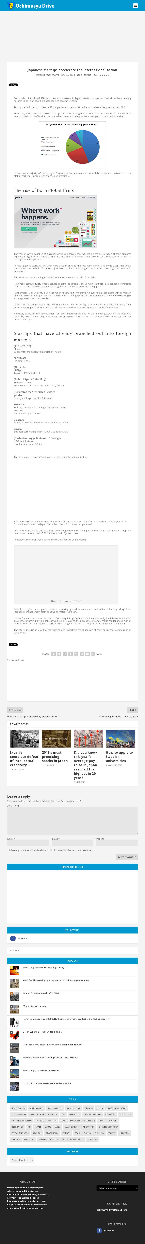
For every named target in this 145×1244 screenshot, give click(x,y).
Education (125, 1114)
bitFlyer (18, 370)
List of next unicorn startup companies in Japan (47, 1083)
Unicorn (124, 1133)
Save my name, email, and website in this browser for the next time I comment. (52, 850)
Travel (112, 1133)
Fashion (40, 1120)
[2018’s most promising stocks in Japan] (56, 738)
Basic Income (73, 1108)
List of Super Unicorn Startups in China (42, 1031)
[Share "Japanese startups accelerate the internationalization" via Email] (87, 654)
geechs (18, 395)
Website (100, 838)
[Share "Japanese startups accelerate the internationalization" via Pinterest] (76, 654)
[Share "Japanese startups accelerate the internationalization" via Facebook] (53, 654)
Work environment (72, 1139)
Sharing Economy (108, 1127)
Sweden (66, 1133)
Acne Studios (55, 1108)
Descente (74, 1114)
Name (11, 838)
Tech (77, 1133)
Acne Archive (37, 1108)
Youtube (92, 1139)
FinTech (52, 1120)
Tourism (99, 1133)
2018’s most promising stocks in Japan (55, 756)
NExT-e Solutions (23, 441)
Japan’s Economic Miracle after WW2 (41, 993)
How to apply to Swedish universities (119, 756)
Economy (110, 1114)
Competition (19, 1114)
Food (63, 1120)
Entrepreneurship (21, 1120)
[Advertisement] (72, 37)
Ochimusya (53, 74)
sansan (18, 429)
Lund (57, 1127)
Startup (87, 74)
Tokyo (87, 1133)
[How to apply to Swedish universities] (120, 738)
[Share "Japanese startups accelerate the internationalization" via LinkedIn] (82, 654)
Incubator (17, 1127)
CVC (63, 1114)
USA (26, 1139)
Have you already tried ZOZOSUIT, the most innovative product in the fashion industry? (66, 1019)
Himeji (102, 1120)
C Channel (19, 419)
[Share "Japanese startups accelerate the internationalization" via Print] (93, 654)
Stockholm (52, 1133)
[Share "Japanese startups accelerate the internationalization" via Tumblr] (70, 654)
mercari (18, 410)
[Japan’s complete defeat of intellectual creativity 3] (24, 738)
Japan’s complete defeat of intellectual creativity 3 (24, 758)
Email (56, 838)
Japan (79, 74)
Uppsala (16, 1139)
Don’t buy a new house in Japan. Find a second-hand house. (52, 1044)
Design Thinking (92, 1114)
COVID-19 (52, 1114)
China (100, 1108)
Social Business (20, 1133)
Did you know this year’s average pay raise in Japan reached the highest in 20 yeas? (85, 765)
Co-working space (117, 1108)
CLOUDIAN (20, 358)
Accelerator (19, 1108)
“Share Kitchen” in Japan (35, 1006)
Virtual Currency (48, 1139)
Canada (89, 1108)
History (113, 1120)
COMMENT (13, 806)
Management (71, 1127)
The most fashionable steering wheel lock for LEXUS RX (50, 1057)
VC (33, 1139)
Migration (88, 1127)
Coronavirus (37, 1114)
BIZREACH (19, 404)
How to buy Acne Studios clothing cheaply (44, 967)
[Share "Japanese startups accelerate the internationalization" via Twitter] (59, 654)
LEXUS (48, 1127)
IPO (29, 1127)
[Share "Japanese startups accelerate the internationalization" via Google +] (65, 654)
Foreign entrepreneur (82, 1120)
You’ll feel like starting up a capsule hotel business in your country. (56, 980)
